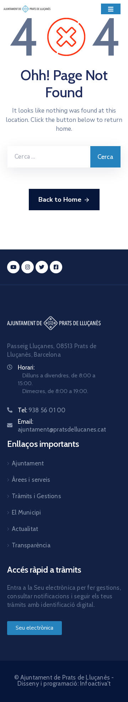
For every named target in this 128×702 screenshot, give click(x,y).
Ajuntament (28, 463)
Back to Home (59, 199)
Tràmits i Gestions (36, 496)
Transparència (31, 545)
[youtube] (13, 267)
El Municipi (26, 512)
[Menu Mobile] (111, 9)
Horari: (26, 367)
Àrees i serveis (31, 479)
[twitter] (42, 267)
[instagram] (27, 267)
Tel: (41, 410)
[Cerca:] (48, 156)
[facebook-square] (56, 267)
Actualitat (25, 528)
